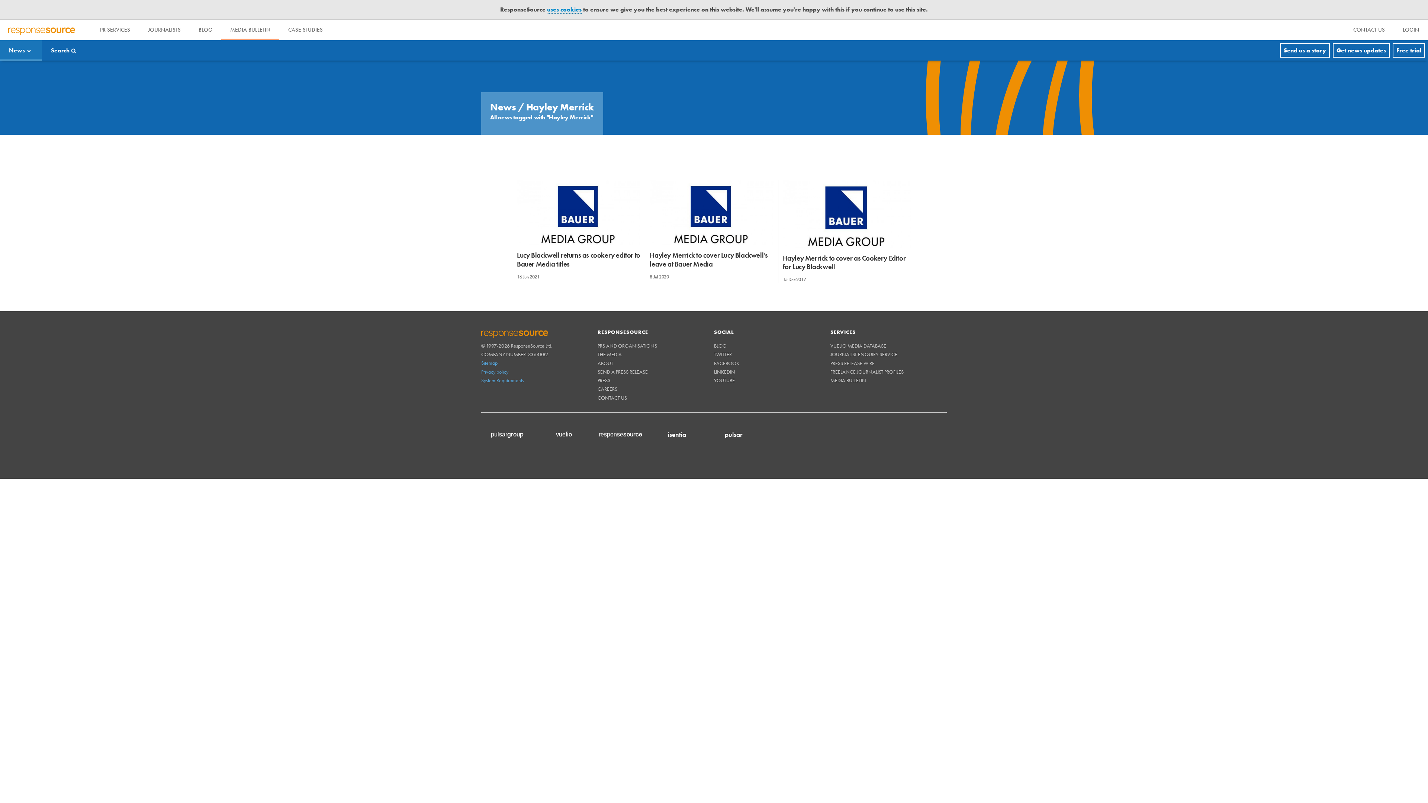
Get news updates (1361, 50)
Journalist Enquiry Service (863, 354)
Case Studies (305, 29)
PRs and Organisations (627, 345)
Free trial (1408, 50)
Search (60, 50)
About (605, 363)
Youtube (724, 380)
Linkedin (724, 371)
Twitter (723, 354)
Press (604, 380)
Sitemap (489, 362)
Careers (607, 389)
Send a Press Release (623, 371)
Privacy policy (494, 371)
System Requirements (502, 380)
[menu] (1369, 30)
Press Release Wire (852, 363)
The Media (610, 354)
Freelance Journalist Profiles (867, 371)
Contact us (612, 397)
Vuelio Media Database (858, 345)
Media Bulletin (250, 29)
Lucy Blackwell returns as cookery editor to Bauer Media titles (578, 259)
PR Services (115, 29)
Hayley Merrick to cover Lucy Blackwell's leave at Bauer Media (709, 259)
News (17, 50)
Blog (205, 29)
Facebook (726, 363)
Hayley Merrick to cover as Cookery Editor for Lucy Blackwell (844, 262)
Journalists (164, 29)
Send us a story (1305, 50)
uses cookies (564, 9)
